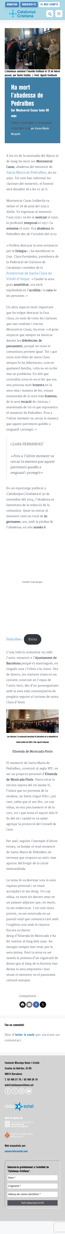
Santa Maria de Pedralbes (26, 172)
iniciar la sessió (25, 1035)
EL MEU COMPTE (49, 4)
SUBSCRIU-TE (29, 4)
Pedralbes (13, 639)
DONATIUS (12, 4)
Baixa (32, 639)
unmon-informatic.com (16, 1151)
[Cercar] (49, 13)
